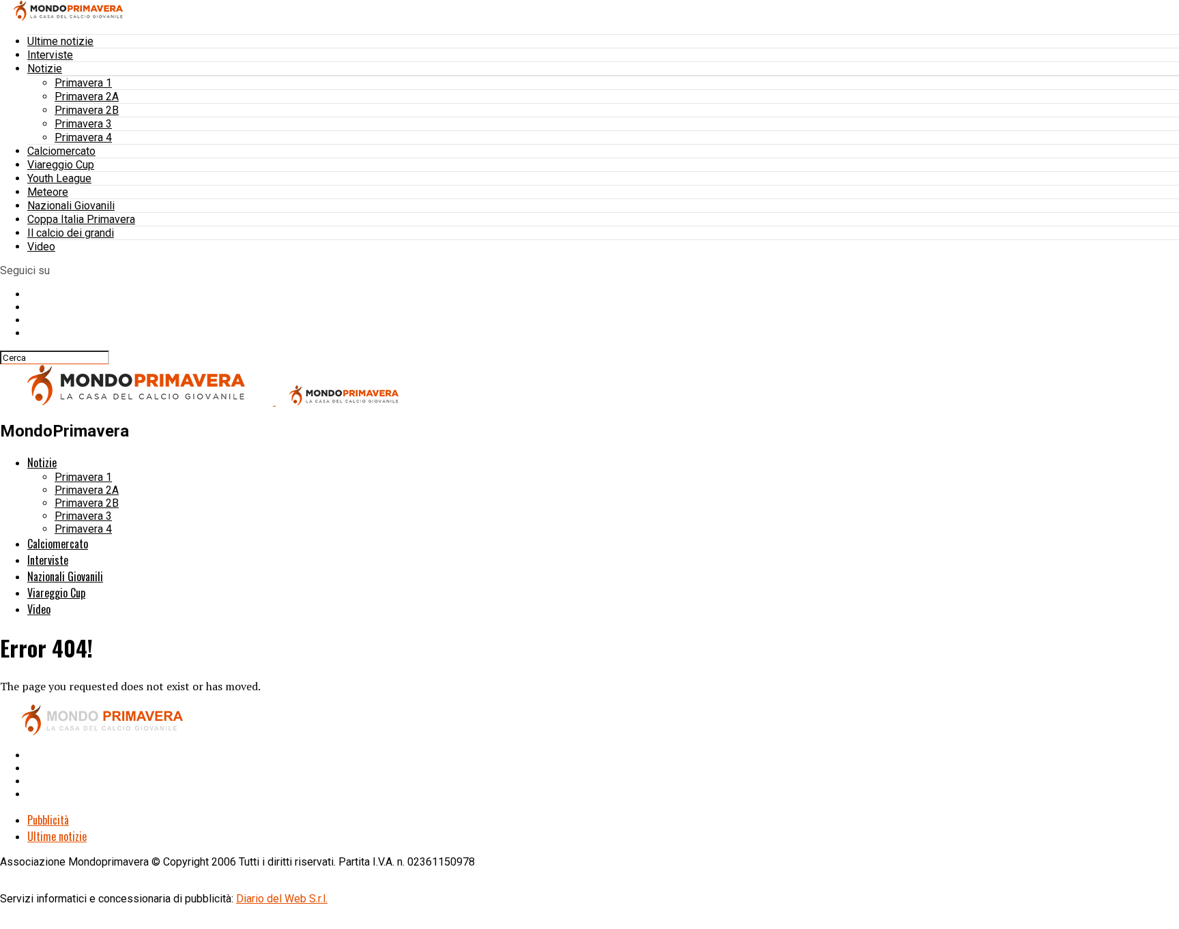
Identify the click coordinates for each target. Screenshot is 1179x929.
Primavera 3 (83, 123)
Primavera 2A (87, 96)
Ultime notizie (60, 41)
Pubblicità (48, 820)
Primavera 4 (83, 137)
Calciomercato (61, 151)
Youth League (59, 178)
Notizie (44, 68)
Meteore (47, 192)
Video (41, 246)
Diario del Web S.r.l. (282, 898)
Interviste (50, 54)
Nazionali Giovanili (71, 205)
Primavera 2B (87, 110)
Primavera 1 (83, 82)
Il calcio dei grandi (70, 232)
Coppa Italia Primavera (81, 219)
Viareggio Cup (60, 164)
